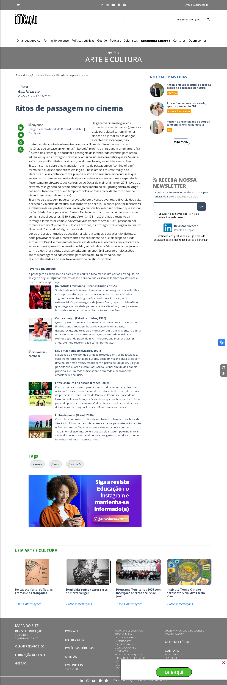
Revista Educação (28, 631)
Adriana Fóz (72, 668)
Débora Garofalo (125, 647)
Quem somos (198, 41)
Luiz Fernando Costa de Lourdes (184, 630)
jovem (55, 464)
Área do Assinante (196, 4)
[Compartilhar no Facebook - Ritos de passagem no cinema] (21, 142)
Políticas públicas (82, 41)
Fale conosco (173, 654)
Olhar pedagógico (28, 41)
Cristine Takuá (123, 634)
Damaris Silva (123, 640)
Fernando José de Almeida (130, 657)
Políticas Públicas (79, 648)
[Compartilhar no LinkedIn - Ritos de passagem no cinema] (21, 127)
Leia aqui (174, 672)
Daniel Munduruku (126, 644)
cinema (37, 464)
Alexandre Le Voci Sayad (129, 630)
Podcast (115, 41)
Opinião (71, 657)
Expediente (171, 657)
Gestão (102, 41)
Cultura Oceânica (125, 637)
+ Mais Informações (28, 604)
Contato (172, 651)
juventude (75, 464)
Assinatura (22, 634)
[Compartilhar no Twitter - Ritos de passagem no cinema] (21, 135)
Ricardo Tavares (174, 634)
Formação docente (56, 41)
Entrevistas (74, 640)
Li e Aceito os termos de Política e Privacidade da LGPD (179, 215)
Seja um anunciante (26, 638)
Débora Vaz (121, 651)
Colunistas (131, 41)
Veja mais (181, 142)
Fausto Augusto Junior (129, 654)
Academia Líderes (155, 41)
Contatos (179, 41)
